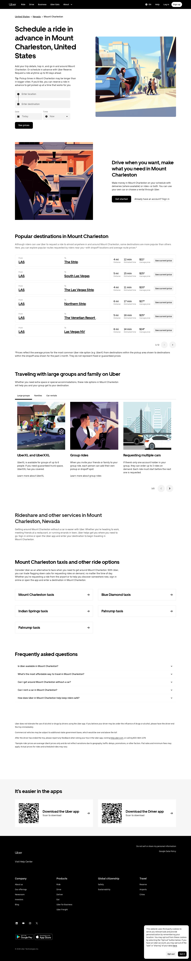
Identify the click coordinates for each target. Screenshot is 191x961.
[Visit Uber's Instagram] (30, 923)
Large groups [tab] (23, 395)
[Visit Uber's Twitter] (36, 923)
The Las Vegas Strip (79, 290)
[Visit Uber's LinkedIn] (16, 923)
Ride (23, 4)
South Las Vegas (76, 276)
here (175, 946)
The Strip (71, 262)
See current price (163, 260)
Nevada (37, 16)
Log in (166, 4)
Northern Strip (75, 304)
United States (22, 16)
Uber (12, 4)
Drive (31, 4)
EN (150, 4)
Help (157, 4)
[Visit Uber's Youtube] (23, 923)
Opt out (171, 954)
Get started (121, 199)
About (66, 4)
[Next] (169, 488)
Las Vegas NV (74, 332)
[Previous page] (164, 344)
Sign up (176, 4)
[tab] (61, 395)
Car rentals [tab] (51, 395)
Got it (182, 954)
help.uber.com (117, 738)
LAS (22, 262)
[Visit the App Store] (43, 937)
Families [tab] (38, 395)
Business (42, 4)
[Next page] (172, 344)
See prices (23, 125)
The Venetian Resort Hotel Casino (89, 318)
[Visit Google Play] (24, 937)
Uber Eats (54, 4)
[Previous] (161, 488)
